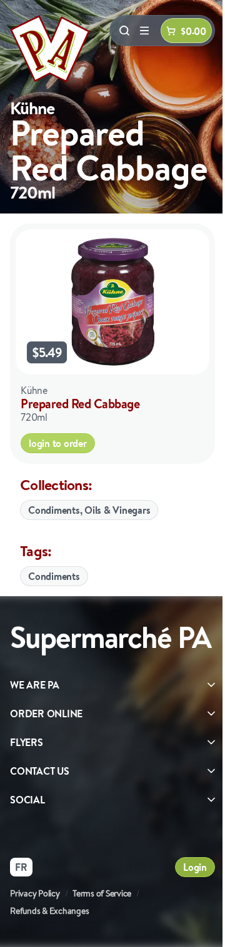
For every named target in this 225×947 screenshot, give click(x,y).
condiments (54, 576)
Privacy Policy (35, 893)
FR (21, 867)
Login (195, 867)
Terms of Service (101, 893)
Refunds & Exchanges (49, 911)
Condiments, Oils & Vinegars (89, 510)
